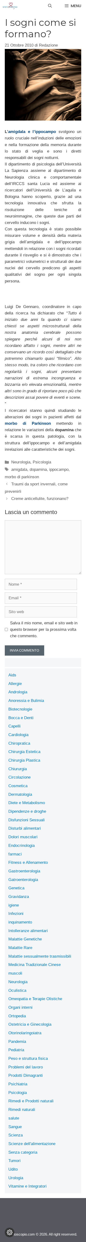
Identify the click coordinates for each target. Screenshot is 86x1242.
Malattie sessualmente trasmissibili (39, 956)
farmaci (15, 854)
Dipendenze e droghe (27, 811)
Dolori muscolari (23, 837)
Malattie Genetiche (25, 939)
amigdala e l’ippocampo (33, 131)
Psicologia (42, 462)
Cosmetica (17, 786)
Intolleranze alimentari (28, 931)
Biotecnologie (20, 709)
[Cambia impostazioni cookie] (9, 1232)
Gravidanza (18, 896)
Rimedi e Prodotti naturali (31, 1101)
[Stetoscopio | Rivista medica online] (10, 6)
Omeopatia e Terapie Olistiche (35, 999)
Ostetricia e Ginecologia (29, 1024)
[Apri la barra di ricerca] (50, 6)
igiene (13, 905)
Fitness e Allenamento (28, 862)
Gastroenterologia (24, 871)
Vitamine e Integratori (27, 1186)
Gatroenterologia (23, 879)
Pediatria (16, 1050)
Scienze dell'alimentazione (31, 1143)
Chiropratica (19, 743)
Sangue (15, 1127)
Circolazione (19, 777)
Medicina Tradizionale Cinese (34, 964)
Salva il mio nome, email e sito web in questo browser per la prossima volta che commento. (43, 629)
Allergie (15, 683)
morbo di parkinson (22, 477)
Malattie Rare (20, 947)
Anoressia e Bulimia (26, 700)
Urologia (15, 1178)
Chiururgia (17, 769)
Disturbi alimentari (24, 828)
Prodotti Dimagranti (25, 1075)
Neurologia (20, 462)
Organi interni (20, 1007)
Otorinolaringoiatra (24, 1033)
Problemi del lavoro (25, 1067)
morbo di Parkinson (28, 423)
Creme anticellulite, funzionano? (39, 498)
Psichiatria (17, 1084)
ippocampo (59, 469)
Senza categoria (22, 1152)
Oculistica (17, 990)
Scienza (15, 1135)
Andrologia (17, 692)
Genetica (16, 888)
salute (13, 1118)
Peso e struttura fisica (28, 1058)
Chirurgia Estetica (24, 751)
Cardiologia (18, 734)
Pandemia (17, 1041)
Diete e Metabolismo (26, 803)
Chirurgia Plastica (24, 760)
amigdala (19, 469)
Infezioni (15, 913)
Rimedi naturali (21, 1109)
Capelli (14, 726)
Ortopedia (17, 1016)
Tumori (14, 1160)
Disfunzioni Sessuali (26, 820)
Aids (12, 675)
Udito (13, 1169)
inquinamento (20, 922)
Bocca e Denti (20, 718)
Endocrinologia (21, 845)
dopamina (38, 469)
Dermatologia (20, 794)
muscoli (15, 973)
